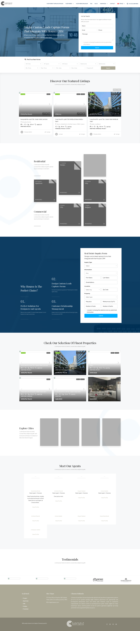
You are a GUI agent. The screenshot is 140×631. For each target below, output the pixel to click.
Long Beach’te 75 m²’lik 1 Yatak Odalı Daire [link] (68, 392)
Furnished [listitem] (25, 609)
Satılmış (48, 94)
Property (87, 293)
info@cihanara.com (53, 602)
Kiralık (43, 94)
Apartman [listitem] (25, 601)
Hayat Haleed (81, 491)
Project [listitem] (25, 598)
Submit (97, 47)
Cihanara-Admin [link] (63, 134)
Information (88, 269)
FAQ (91, 3)
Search (108, 68)
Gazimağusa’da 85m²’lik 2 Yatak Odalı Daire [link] (102, 392)
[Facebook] (107, 624)
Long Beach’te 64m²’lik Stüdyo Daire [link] (101, 119)
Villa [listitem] (24, 603)
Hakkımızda (103, 3)
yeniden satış (116, 94)
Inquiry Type (88, 262)
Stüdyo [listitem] (25, 606)
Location (87, 286)
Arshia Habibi (104, 491)
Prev (115, 89)
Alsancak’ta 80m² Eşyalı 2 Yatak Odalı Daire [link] (33, 392)
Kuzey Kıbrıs (69, 3)
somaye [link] (26, 134)
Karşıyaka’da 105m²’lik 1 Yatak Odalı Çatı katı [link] (34, 365)
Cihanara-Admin (35, 529)
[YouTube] (113, 624)
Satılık (106, 94)
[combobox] (33, 63)
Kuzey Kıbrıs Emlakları (82, 3)
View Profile (35, 507)
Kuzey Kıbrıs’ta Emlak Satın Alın (55, 3)
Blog (96, 3)
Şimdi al (110, 94)
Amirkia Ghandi (58, 491)
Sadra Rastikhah (35, 491)
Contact (112, 3)
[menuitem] (132, 3)
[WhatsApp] (116, 624)
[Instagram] (110, 624)
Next (119, 89)
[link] (35, 104)
